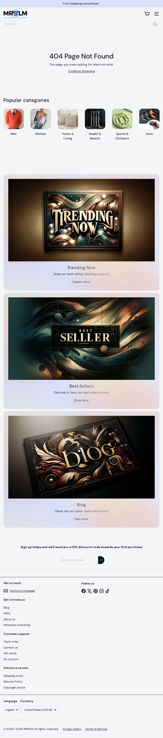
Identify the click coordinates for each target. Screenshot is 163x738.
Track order (11, 641)
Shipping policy (13, 676)
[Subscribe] (101, 560)
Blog (6, 607)
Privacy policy (72, 729)
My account (11, 659)
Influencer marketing (17, 625)
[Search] (155, 24)
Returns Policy (13, 681)
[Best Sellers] (81, 338)
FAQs (7, 613)
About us (9, 619)
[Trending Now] (81, 220)
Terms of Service (96, 729)
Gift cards (10, 653)
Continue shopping (81, 71)
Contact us (11, 647)
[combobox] (81, 24)
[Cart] (147, 14)
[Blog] (81, 457)
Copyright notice (14, 687)
